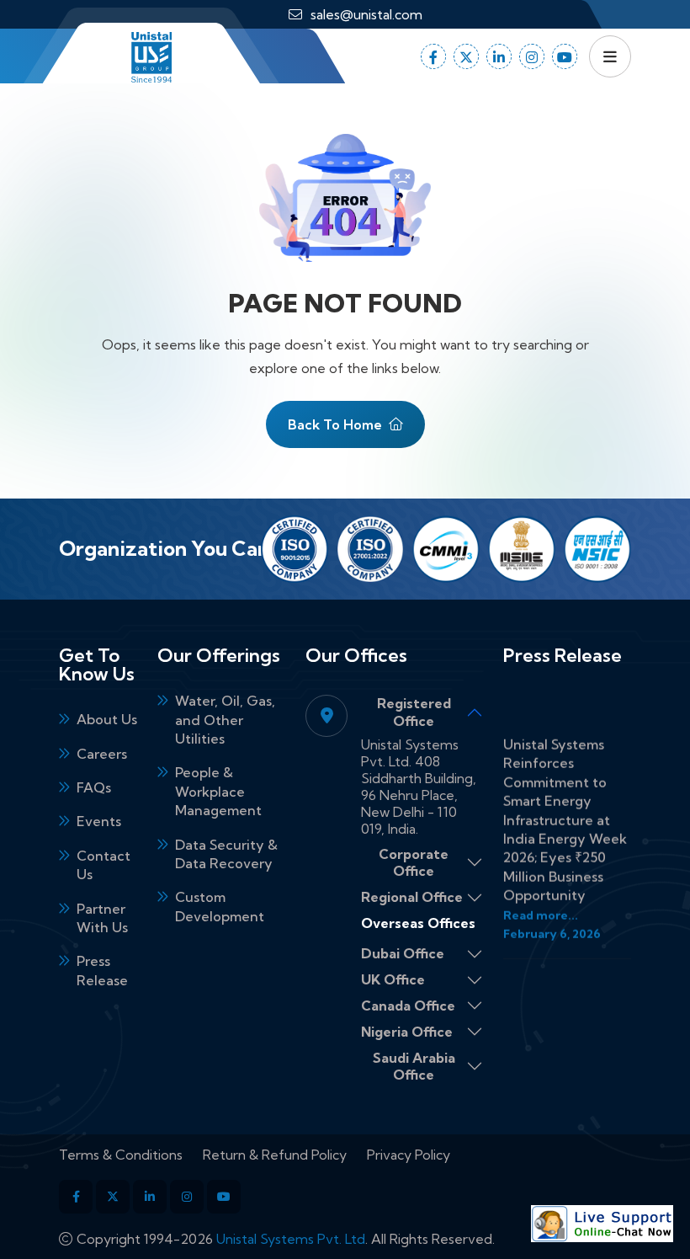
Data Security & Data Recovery (226, 854)
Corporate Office (413, 863)
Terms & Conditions (121, 1154)
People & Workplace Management (218, 791)
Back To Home (335, 424)
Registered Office (414, 712)
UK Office (393, 979)
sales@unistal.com (366, 14)
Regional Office (412, 896)
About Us (107, 719)
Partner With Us (102, 918)
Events (99, 821)
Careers (102, 753)
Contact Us (103, 865)
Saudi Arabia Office (414, 1066)
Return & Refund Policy (275, 1154)
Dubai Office (402, 953)
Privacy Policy (408, 1154)
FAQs (94, 787)
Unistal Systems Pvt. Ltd (290, 1238)
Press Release (102, 970)
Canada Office (408, 1005)
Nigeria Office (407, 1031)
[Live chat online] (602, 1223)
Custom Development (219, 906)
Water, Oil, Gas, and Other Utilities (225, 719)
